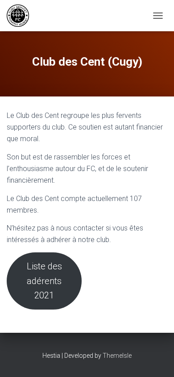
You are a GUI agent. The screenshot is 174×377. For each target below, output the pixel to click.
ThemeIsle (117, 355)
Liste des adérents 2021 (44, 281)
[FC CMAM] (21, 15)
